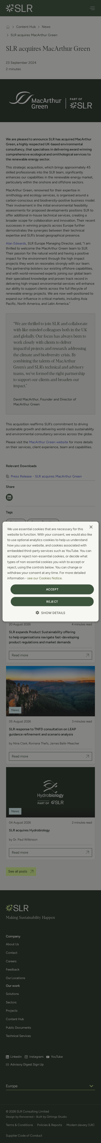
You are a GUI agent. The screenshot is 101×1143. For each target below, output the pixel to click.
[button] (50, 612)
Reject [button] (52, 601)
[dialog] (51, 572)
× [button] (91, 527)
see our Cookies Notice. (44, 578)
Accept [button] (52, 589)
